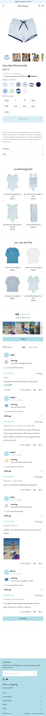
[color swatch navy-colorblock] (18, 91)
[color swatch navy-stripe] (18, 84)
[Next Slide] (41, 328)
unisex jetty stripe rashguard (12, 296)
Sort (24, 347)
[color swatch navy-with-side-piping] (38, 84)
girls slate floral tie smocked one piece (33, 195)
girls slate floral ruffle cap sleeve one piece (13, 226)
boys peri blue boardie (18, 407)
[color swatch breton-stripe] (31, 84)
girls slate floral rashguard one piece (12, 195)
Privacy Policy (27, 713)
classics (16, 1)
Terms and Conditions (38, 713)
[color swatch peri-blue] (5, 91)
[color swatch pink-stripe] (25, 91)
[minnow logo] (23, 5)
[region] (23, 328)
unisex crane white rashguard (33, 267)
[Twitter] (7, 679)
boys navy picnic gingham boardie (22, 580)
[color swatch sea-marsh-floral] (11, 91)
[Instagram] (4, 679)
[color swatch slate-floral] (25, 84)
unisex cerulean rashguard (12, 267)
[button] (12, 74)
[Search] (39, 6)
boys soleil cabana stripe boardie (21, 462)
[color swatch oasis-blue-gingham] (5, 84)
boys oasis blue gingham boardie (21, 363)
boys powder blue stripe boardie (21, 507)
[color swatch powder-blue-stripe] (11, 84)
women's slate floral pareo (33, 225)
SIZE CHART (9, 96)
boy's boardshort (24, 132)
